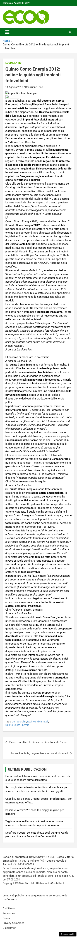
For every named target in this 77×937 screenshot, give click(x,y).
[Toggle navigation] (7, 32)
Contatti (7, 918)
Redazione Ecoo (34, 87)
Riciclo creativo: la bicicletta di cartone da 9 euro (38, 742)
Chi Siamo (9, 908)
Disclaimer (9, 927)
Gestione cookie (68, 934)
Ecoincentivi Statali (37, 721)
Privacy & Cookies (13, 923)
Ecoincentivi (13, 62)
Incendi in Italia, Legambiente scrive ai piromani (39, 753)
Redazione (9, 913)
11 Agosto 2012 (14, 87)
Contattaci (57, 883)
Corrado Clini (19, 721)
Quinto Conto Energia (17, 725)
